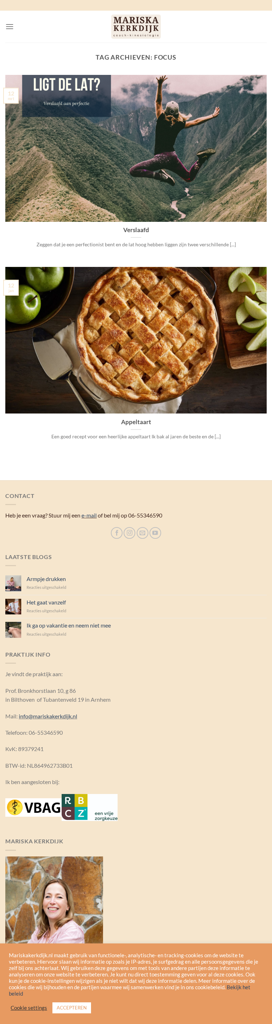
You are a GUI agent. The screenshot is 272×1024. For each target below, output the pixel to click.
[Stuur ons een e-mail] (142, 533)
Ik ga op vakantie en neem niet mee (69, 625)
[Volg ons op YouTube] (155, 533)
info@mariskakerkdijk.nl (48, 716)
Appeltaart (136, 422)
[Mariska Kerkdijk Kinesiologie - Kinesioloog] (136, 26)
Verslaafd (136, 230)
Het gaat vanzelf (46, 602)
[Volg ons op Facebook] (117, 533)
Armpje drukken (46, 578)
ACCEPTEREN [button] (72, 1008)
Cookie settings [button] (29, 1008)
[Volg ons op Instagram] (129, 533)
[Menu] (9, 26)
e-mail (89, 515)
